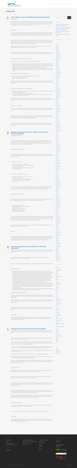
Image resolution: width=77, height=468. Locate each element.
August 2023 (57, 97)
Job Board (40, 444)
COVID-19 (57, 279)
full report (21, 331)
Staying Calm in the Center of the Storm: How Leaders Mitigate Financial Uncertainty (62, 25)
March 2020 (57, 158)
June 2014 (57, 251)
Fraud (56, 296)
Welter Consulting (14, 115)
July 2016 (57, 224)
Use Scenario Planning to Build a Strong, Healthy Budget (63, 35)
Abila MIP (15, 217)
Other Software (25, 444)
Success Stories (58, 440)
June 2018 (57, 191)
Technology (57, 329)
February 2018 (58, 197)
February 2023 (58, 105)
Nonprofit (57, 321)
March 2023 (57, 103)
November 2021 (58, 127)
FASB (56, 292)
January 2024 (58, 89)
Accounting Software (59, 270)
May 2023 (57, 102)
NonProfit (47, 124)
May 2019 (57, 174)
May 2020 (57, 155)
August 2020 (57, 150)
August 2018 (57, 188)
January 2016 (58, 230)
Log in (57, 348)
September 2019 (58, 168)
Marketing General (45, 21)
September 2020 (58, 149)
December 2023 (58, 91)
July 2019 (57, 171)
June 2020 (57, 154)
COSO (57, 278)
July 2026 (57, 45)
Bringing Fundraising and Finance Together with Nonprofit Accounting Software (29, 133)
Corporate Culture (58, 276)
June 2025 (57, 63)
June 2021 (57, 135)
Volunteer (57, 337)
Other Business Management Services (11, 444)
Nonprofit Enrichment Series (60, 323)
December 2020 (58, 144)
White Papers (41, 446)
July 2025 (57, 61)
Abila (56, 267)
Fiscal (56, 293)
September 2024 (58, 77)
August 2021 (57, 132)
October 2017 (58, 204)
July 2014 (57, 249)
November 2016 (58, 221)
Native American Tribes (59, 320)
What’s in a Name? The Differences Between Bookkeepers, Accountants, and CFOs (62, 29)
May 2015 (57, 238)
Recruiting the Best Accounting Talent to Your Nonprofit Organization (28, 247)
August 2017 (57, 207)
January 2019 (58, 180)
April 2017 (57, 213)
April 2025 (57, 66)
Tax (56, 328)
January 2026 (58, 53)
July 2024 (57, 80)
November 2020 (58, 146)
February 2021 (58, 141)
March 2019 (57, 177)
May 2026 (57, 49)
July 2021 (57, 133)
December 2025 (58, 55)
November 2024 (58, 74)
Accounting (57, 268)
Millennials (57, 317)
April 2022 (57, 119)
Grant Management (59, 303)
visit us (17, 319)
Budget (57, 273)
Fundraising (57, 298)
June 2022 (57, 116)
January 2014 (58, 255)
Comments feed (58, 351)
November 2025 (58, 56)
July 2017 (57, 208)
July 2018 (57, 190)
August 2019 (57, 169)
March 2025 (57, 67)
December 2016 (58, 219)
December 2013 (58, 257)
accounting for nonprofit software (28, 236)
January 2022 (58, 124)
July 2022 (57, 114)
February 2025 (58, 69)
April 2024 (57, 85)
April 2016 (57, 227)
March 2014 (57, 252)
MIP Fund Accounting (59, 318)
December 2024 (58, 72)
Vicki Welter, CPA (58, 441)
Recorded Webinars (42, 441)
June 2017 (57, 210)
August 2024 (57, 78)
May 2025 (57, 64)
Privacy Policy (22, 465)
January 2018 (58, 199)
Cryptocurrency (58, 282)
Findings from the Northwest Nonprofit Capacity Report (28, 329)
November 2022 (58, 108)
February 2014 (58, 254)
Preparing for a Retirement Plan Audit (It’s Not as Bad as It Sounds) (63, 32)
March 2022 (57, 121)
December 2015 (58, 232)
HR (56, 306)
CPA (56, 281)
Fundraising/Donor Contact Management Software (30, 441)
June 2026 (57, 47)
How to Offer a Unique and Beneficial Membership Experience (30, 17)
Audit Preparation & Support (10, 443)
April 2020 (57, 157)
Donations (57, 287)
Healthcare (57, 304)
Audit (56, 271)
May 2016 (57, 226)
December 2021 (58, 125)
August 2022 (57, 113)
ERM (56, 290)
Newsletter (40, 449)
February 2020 (58, 160)
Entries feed (57, 350)
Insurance (57, 307)
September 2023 (58, 96)
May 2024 (57, 83)
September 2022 (58, 111)
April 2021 (57, 138)
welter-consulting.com (33, 123)
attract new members (38, 21)
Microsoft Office (58, 314)
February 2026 (58, 52)
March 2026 (57, 50)
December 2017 (58, 201)
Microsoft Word (58, 315)
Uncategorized (58, 334)
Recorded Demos (41, 443)
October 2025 (58, 58)
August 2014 (57, 248)
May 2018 (57, 193)
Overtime (57, 325)
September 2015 (58, 235)
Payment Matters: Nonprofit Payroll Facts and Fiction (63, 27)
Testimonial (57, 331)
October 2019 (58, 166)
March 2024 (57, 86)
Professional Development (59, 326)
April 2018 (57, 194)
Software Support (8, 440)
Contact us (38, 239)
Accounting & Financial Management (28, 440)
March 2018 (57, 196)
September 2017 (58, 205)
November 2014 (58, 244)
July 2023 (57, 99)
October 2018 (58, 185)
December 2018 (58, 182)
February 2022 (58, 122)
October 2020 (58, 147)
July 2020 (57, 152)
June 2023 (57, 100)
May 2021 (57, 136)
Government (57, 301)
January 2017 (58, 218)
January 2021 (58, 143)
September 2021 (58, 130)
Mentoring (57, 312)
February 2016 (58, 229)
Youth (56, 342)
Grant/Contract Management (27, 443)
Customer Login (8, 450)
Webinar (57, 339)
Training (57, 332)
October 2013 (58, 260)
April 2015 (57, 240)
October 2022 (58, 110)
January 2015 (58, 241)
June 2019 (57, 172)
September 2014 (58, 246)
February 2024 (58, 88)
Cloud (56, 274)
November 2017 (58, 202)
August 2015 (57, 237)
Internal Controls (58, 309)
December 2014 (58, 243)
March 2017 (57, 215)
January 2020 (58, 161)
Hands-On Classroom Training (43, 440)
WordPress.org (58, 353)
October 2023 (58, 94)
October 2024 (58, 75)
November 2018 (58, 183)
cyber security (58, 284)
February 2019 (58, 179)
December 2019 (58, 163)
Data (56, 285)
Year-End (57, 340)
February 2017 (58, 216)
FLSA (56, 295)
